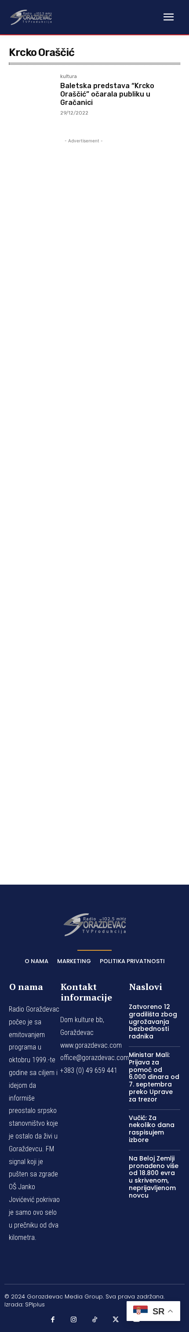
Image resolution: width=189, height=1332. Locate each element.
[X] (115, 1319)
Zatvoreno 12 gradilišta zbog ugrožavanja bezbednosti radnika (153, 1021)
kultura (68, 76)
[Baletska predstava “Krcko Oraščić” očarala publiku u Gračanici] (31, 96)
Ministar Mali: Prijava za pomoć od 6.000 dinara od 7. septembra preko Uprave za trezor (154, 1077)
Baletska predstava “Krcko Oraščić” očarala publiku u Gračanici (107, 94)
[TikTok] (94, 1319)
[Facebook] (52, 1319)
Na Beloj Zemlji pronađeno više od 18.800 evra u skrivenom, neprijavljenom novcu (153, 1177)
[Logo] (31, 16)
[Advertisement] (83, 498)
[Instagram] (73, 1319)
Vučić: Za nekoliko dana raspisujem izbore (151, 1128)
